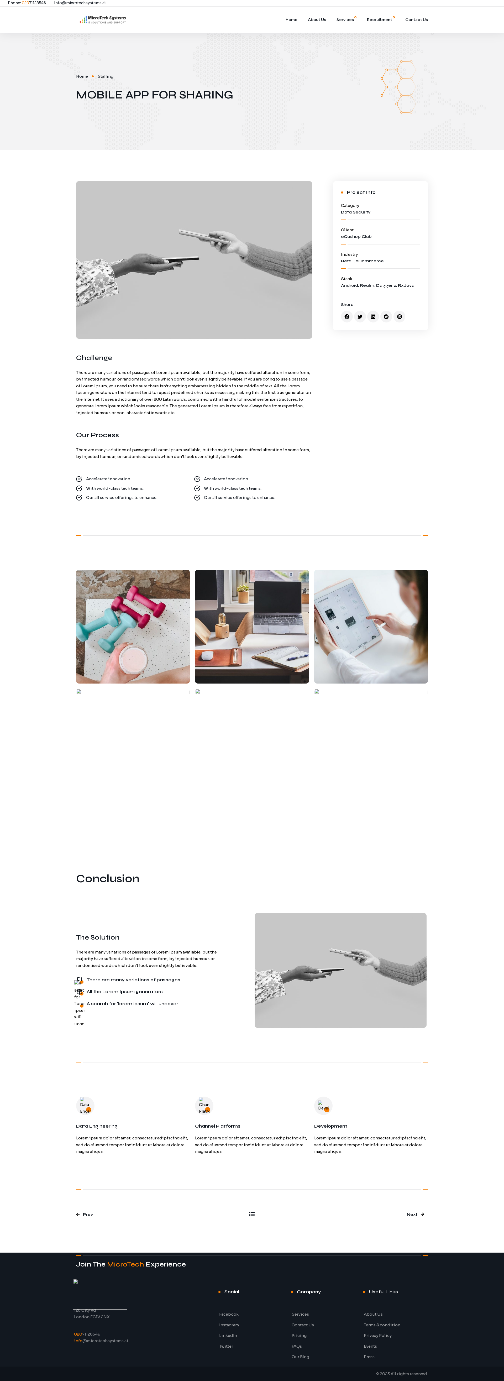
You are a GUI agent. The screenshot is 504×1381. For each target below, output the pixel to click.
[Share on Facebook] (347, 316)
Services (345, 19)
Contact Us (416, 19)
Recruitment (379, 19)
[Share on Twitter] (360, 316)
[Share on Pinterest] (399, 316)
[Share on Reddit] (386, 316)
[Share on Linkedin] (373, 316)
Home (291, 19)
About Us (317, 19)
